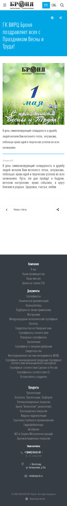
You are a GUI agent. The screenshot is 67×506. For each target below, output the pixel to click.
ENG (54, 5)
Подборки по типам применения (33, 310)
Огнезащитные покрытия (33, 411)
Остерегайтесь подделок (33, 377)
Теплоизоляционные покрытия (33, 402)
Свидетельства (34, 351)
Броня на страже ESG (33, 283)
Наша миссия (33, 279)
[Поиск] (62, 5)
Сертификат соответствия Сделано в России (33, 368)
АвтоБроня (33, 429)
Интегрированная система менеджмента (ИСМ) (33, 356)
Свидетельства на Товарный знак (33, 328)
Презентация (33, 393)
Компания (33, 264)
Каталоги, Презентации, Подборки (33, 397)
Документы (33, 291)
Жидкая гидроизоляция (33, 416)
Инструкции (33, 315)
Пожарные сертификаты (33, 337)
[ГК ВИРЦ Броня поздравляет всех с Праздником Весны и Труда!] (33, 65)
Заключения (33, 342)
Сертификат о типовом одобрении (33, 346)
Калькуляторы (33, 305)
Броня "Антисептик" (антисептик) (33, 407)
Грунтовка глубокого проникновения (33, 420)
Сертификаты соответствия (33, 333)
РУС (46, 5)
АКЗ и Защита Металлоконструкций (33, 434)
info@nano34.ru (36, 476)
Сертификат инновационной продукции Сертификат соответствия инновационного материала (34, 361)
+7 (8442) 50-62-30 (32, 452)
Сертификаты (33, 296)
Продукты (33, 387)
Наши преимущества (33, 274)
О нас (33, 269)
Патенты (33, 324)
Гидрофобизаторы (33, 425)
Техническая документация (33, 301)
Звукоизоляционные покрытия (33, 438)
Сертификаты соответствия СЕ (33, 372)
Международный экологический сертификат (33, 319)
